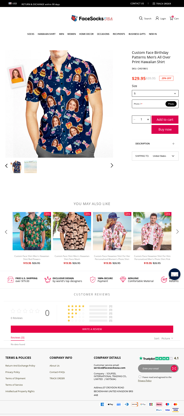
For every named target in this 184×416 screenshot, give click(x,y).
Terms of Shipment (15, 378)
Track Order (163, 3)
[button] (144, 18)
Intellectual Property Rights (19, 391)
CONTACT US (137, 3)
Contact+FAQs (57, 372)
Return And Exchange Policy (20, 365)
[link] (30, 34)
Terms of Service (14, 384)
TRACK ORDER (57, 378)
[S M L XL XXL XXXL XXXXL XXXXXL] (155, 93)
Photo (171, 104)
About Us (54, 365)
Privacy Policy (12, 372)
